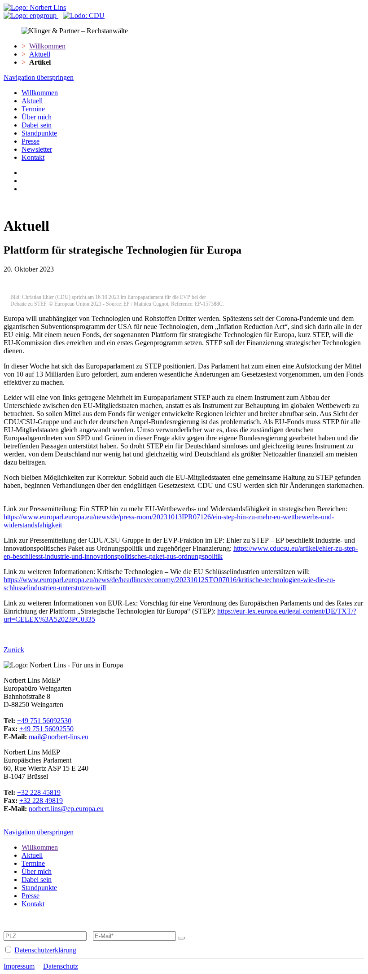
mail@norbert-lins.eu (58, 737)
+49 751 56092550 (46, 729)
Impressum (19, 966)
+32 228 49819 (41, 800)
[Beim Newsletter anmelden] (181, 938)
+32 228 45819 (39, 792)
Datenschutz (60, 966)
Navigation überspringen (39, 77)
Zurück (14, 650)
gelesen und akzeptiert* (80, 950)
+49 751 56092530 (44, 720)
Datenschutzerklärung (45, 950)
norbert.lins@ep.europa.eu (66, 808)
